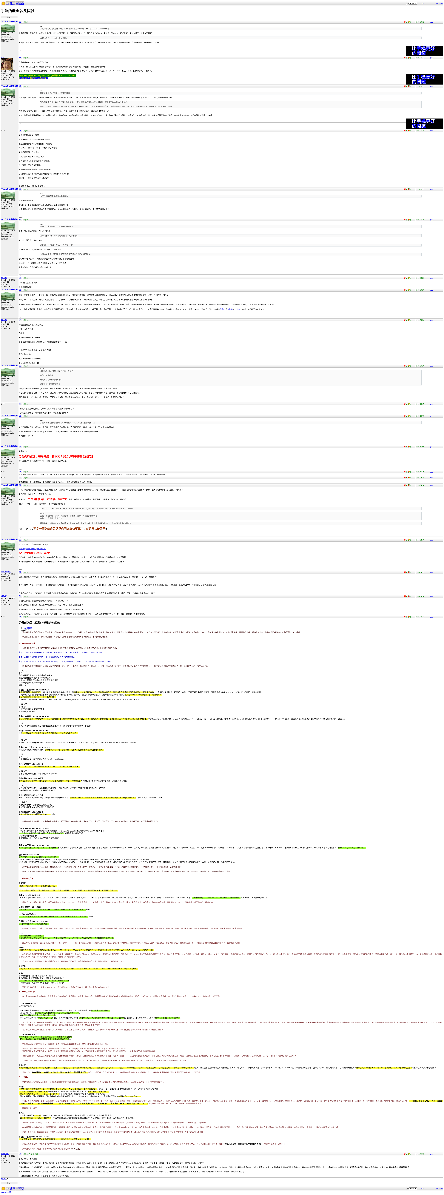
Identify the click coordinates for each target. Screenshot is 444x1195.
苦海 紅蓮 (28, 628)
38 (20, 290)
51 (20, 596)
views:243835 (6, 1192)
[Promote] (405, 22)
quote (431, 22)
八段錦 (237, 309)
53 (20, 1154)
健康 (12, 3)
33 (20, 86)
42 (20, 416)
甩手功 (222, 309)
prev (3, 1179)
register (441, 3)
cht (7, 3)
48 (20, 485)
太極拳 (230, 309)
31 (20, 22)
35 (20, 189)
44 (20, 472)
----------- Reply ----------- (9, 17)
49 (20, 540)
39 (20, 320)
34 (20, 130)
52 (20, 617)
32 (20, 58)
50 (20, 572)
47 (20, 477)
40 (20, 366)
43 (20, 446)
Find (422, 3)
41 (20, 404)
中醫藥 (20, 3)
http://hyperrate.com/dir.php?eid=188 (32, 549)
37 (20, 278)
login (437, 3)
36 (20, 219)
